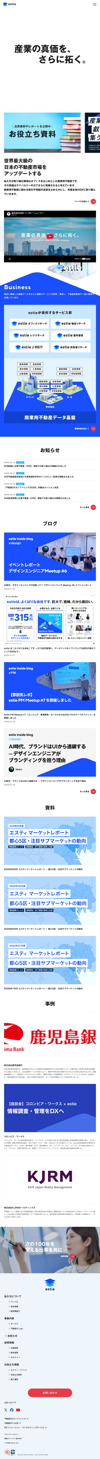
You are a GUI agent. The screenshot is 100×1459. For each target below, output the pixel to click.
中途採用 (14, 1348)
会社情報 (14, 1306)
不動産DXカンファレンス (15, 1419)
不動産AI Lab (17, 1328)
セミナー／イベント (19, 1370)
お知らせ (12, 1336)
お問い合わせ (50, 1393)
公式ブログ (9, 1403)
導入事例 (14, 1379)
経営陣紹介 (15, 1311)
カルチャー (15, 1357)
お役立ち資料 (16, 1375)
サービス (14, 1324)
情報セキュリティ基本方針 (13, 1438)
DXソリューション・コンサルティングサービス (24, 1427)
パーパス (14, 1302)
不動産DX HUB (11, 1423)
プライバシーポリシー (11, 1434)
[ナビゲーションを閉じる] (94, 4)
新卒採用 (14, 1353)
